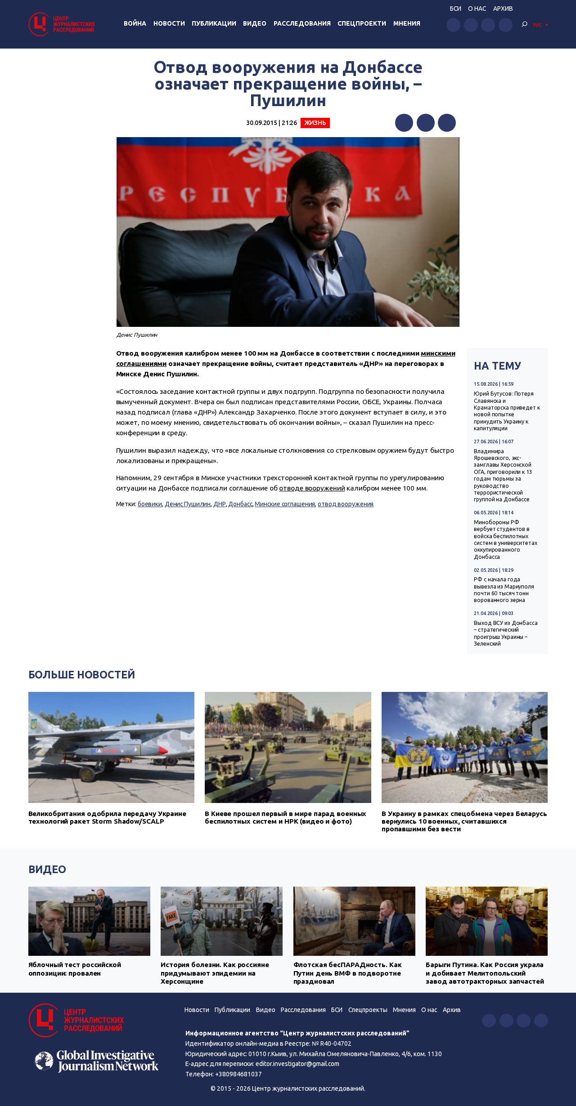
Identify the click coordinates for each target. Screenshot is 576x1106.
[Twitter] (426, 123)
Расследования (302, 23)
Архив (503, 8)
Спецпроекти (362, 23)
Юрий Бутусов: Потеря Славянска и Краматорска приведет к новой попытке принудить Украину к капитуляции (507, 411)
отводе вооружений (312, 488)
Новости (169, 23)
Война (135, 23)
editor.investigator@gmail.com (297, 1063)
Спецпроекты (367, 1009)
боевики (150, 504)
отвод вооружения (346, 504)
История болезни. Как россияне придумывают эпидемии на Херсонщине (215, 973)
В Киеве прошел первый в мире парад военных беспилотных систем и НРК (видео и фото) (285, 817)
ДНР (219, 504)
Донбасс (240, 504)
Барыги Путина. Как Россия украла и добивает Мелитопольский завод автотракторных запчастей (485, 973)
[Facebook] (404, 123)
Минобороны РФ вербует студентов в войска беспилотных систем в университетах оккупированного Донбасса (505, 539)
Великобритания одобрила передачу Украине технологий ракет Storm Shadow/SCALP (107, 817)
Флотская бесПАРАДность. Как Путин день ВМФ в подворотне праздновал (347, 973)
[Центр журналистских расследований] (63, 24)
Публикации (214, 23)
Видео (254, 23)
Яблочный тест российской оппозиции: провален (74, 969)
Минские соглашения (285, 504)
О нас (477, 8)
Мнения (406, 23)
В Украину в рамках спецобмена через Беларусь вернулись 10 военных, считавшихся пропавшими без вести (464, 821)
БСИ (455, 8)
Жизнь (315, 122)
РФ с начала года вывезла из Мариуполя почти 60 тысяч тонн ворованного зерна (504, 589)
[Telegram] (447, 123)
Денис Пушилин (188, 504)
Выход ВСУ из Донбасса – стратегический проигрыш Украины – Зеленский (506, 633)
